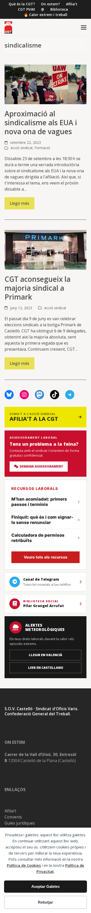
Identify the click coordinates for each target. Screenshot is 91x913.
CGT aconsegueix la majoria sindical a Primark (38, 288)
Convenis (13, 817)
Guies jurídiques (20, 823)
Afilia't (10, 811)
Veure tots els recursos (45, 557)
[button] (83, 27)
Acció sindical (21, 147)
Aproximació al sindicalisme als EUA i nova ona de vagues (41, 122)
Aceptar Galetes (45, 886)
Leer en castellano (45, 668)
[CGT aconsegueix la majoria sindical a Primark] (45, 249)
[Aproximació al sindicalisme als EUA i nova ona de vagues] (45, 84)
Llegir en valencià (45, 655)
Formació (42, 147)
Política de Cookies (24, 865)
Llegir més (19, 203)
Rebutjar (45, 902)
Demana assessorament (40, 466)
